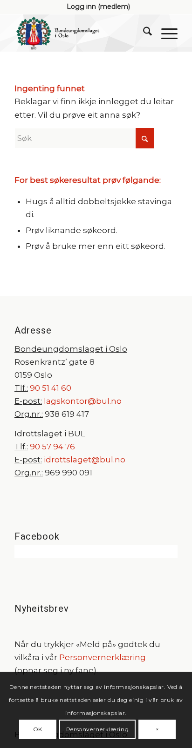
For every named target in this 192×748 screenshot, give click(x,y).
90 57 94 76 (52, 446)
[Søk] (143, 33)
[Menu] (165, 33)
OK (37, 729)
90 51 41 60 (49, 388)
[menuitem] (98, 6)
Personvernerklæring (102, 657)
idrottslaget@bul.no (84, 459)
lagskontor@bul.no (83, 401)
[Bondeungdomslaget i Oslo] (79, 33)
